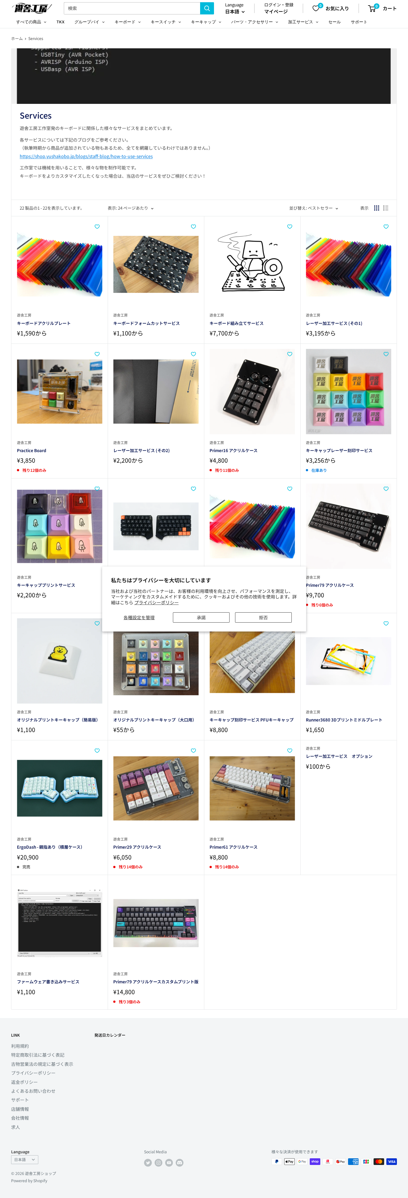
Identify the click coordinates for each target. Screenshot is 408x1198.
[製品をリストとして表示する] (385, 207)
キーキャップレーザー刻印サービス (339, 450)
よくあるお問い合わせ (33, 1090)
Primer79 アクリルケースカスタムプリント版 (155, 981)
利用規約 (20, 1045)
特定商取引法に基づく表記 (37, 1054)
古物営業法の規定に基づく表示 (42, 1064)
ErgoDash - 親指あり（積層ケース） (51, 847)
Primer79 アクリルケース (330, 585)
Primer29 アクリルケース (137, 847)
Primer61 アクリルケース (234, 847)
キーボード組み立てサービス (237, 323)
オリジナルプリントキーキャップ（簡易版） (58, 720)
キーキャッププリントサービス (46, 585)
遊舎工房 (24, 315)
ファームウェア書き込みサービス (48, 981)
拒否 (263, 617)
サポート (20, 1099)
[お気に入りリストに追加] (97, 226)
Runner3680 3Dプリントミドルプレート (344, 720)
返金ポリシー (24, 1082)
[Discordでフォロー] (179, 1162)
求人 (15, 1127)
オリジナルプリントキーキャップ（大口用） (155, 720)
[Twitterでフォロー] (148, 1162)
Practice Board (31, 450)
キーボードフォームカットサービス (146, 323)
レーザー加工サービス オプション (339, 756)
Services (35, 38)
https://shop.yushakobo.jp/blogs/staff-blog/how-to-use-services (86, 156)
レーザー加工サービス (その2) (141, 450)
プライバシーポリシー (156, 602)
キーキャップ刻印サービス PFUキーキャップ (252, 720)
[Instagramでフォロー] (158, 1162)
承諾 (201, 617)
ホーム (17, 38)
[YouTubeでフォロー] (169, 1162)
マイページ (276, 11)
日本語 (20, 1159)
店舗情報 (20, 1109)
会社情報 (20, 1117)
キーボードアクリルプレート (44, 323)
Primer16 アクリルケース (234, 450)
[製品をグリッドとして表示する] (376, 207)
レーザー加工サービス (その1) (334, 323)
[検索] (207, 8)
